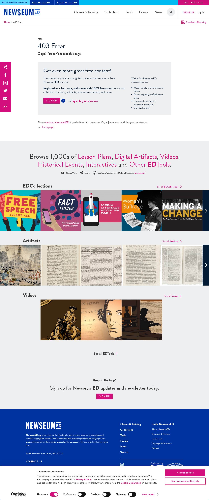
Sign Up (188, 12)
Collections (112, 12)
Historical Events (60, 164)
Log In (201, 12)
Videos (169, 156)
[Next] (206, 210)
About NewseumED (161, 429)
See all (167, 187)
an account (140, 173)
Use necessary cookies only (185, 481)
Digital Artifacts (136, 156)
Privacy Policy (83, 479)
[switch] (82, 494)
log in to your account (85, 100)
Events (143, 12)
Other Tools (149, 164)
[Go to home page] (22, 12)
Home (7, 22)
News (158, 12)
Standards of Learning (196, 22)
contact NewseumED (57, 122)
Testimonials (157, 438)
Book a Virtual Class (193, 2)
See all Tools (104, 353)
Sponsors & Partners (161, 434)
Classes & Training (86, 12)
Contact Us (34, 461)
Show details (148, 494)
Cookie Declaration (131, 483)
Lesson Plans (95, 156)
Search (124, 452)
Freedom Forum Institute (14, 2)
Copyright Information (162, 443)
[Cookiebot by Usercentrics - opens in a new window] (18, 494)
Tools (129, 12)
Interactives (101, 164)
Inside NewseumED (163, 424)
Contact (155, 448)
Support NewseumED (67, 2)
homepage (47, 127)
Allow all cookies (185, 473)
